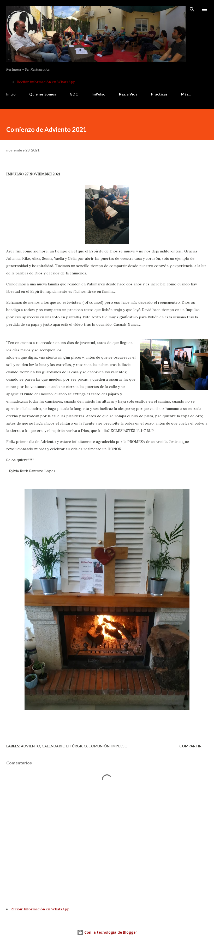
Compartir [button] (190, 746)
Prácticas (159, 94)
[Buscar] (192, 9)
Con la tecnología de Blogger (110, 932)
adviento (30, 746)
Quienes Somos (42, 94)
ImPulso (98, 94)
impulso (119, 746)
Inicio (11, 94)
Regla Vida (128, 94)
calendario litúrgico (64, 746)
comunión (99, 746)
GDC (74, 94)
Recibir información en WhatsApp (46, 82)
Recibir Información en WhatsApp (39, 909)
